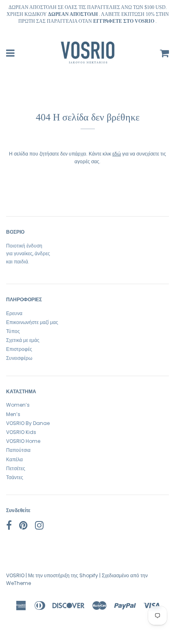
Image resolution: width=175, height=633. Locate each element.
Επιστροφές (19, 349)
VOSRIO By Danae (28, 423)
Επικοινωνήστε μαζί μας (32, 322)
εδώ (116, 153)
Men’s (13, 414)
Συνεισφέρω (19, 358)
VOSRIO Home (23, 441)
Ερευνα (14, 313)
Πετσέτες (15, 468)
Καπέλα (14, 459)
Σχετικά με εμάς (22, 340)
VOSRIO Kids (21, 432)
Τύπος (13, 331)
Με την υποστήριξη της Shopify (63, 575)
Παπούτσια (18, 450)
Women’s (18, 404)
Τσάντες (14, 477)
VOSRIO (15, 575)
